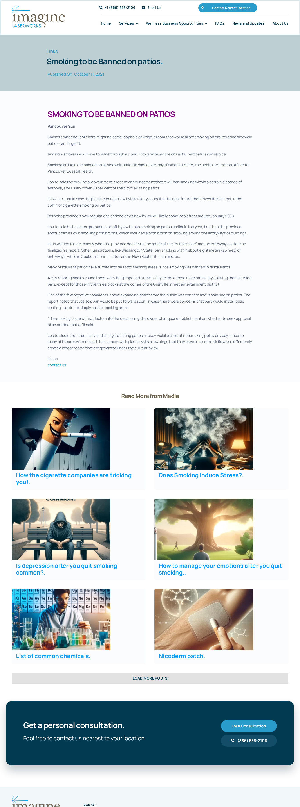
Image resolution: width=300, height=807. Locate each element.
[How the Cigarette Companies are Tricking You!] (61, 409)
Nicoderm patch (182, 656)
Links (52, 51)
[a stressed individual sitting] (203, 409)
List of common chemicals (53, 656)
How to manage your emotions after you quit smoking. (220, 569)
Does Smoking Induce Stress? (201, 475)
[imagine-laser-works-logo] (38, 7)
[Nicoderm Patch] (203, 590)
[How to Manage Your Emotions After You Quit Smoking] (203, 500)
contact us (57, 365)
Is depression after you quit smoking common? (66, 569)
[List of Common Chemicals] (61, 590)
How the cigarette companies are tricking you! (74, 478)
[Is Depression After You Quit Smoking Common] (61, 500)
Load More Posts (150, 678)
